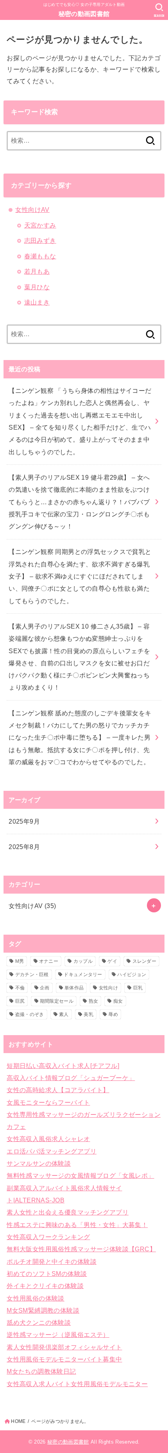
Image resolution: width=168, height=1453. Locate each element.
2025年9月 (24, 821)
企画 (45, 988)
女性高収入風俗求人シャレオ (48, 1138)
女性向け (108, 988)
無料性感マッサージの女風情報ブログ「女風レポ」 (80, 1175)
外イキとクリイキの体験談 (45, 1285)
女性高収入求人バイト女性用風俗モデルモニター (77, 1383)
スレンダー (144, 961)
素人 (64, 1014)
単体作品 (74, 988)
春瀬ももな (40, 256)
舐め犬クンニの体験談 (39, 1322)
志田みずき (40, 240)
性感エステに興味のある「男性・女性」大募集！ (77, 1224)
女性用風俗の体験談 (35, 1298)
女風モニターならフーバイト (48, 1102)
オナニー (48, 961)
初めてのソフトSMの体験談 (47, 1273)
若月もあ (37, 271)
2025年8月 (24, 846)
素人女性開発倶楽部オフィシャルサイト (64, 1347)
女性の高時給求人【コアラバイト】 (58, 1089)
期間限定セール (56, 1001)
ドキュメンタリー (83, 974)
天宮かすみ (40, 225)
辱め (113, 1014)
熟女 (93, 1001)
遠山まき (37, 302)
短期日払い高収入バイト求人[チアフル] (63, 1065)
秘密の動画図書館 (84, 14)
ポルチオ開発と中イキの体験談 (52, 1261)
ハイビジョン (131, 974)
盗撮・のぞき (29, 1014)
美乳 (88, 1014)
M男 (19, 961)
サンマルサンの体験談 (39, 1163)
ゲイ (112, 961)
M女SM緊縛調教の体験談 (43, 1310)
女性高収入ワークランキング (48, 1236)
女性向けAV (32, 209)
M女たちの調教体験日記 (41, 1371)
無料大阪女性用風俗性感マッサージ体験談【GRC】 (81, 1248)
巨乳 (138, 988)
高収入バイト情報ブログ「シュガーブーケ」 (71, 1077)
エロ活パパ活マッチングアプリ (52, 1151)
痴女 (118, 1001)
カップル (83, 961)
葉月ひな (37, 286)
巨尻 (20, 1001)
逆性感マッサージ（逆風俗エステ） (58, 1334)
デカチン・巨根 (32, 974)
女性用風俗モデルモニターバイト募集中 (64, 1359)
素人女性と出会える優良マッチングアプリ (68, 1212)
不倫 (20, 988)
